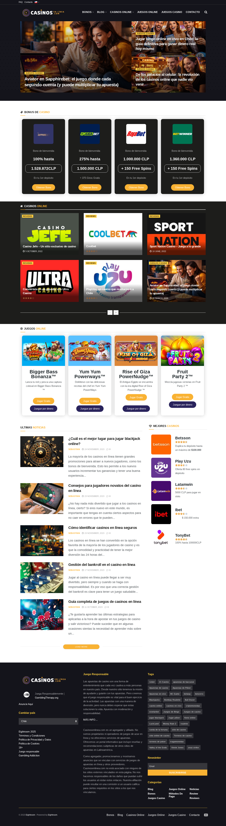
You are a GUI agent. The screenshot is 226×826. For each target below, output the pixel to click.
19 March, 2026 (146, 91)
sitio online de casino (159, 736)
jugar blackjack (156, 718)
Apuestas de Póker (182, 688)
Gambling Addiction (29, 755)
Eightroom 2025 (27, 731)
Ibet (178, 510)
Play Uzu (183, 461)
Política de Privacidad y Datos (35, 739)
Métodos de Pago (176, 795)
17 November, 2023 (94, 570)
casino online (155, 706)
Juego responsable (29, 751)
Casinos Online (121, 12)
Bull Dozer (190, 700)
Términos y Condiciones (32, 735)
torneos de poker (157, 742)
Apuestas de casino (158, 688)
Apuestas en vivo (157, 694)
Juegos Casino (171, 12)
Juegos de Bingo (171, 712)
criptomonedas (193, 706)
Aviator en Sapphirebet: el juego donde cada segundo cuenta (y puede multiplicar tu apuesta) (176, 289)
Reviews (27, 216)
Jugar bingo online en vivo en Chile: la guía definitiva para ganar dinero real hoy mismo (167, 44)
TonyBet (182, 535)
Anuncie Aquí (26, 704)
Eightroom (30, 815)
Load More (81, 647)
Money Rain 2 (169, 724)
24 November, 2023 (94, 449)
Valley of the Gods (158, 748)
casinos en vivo (173, 706)
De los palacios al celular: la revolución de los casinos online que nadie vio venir (167, 79)
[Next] (115, 312)
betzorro (199, 694)
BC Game (175, 694)
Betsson (182, 438)
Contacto (28, 2)
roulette (184, 724)
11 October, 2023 (93, 607)
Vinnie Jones (177, 748)
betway (187, 694)
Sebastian (74, 449)
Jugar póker (174, 718)
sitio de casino (179, 730)
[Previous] (110, 312)
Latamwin (184, 484)
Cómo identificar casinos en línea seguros (102, 528)
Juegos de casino (192, 712)
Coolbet (91, 246)
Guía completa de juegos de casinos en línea (104, 602)
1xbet (152, 682)
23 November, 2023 (94, 496)
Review (194, 793)
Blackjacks (154, 700)
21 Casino (164, 682)
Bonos (86, 12)
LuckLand (154, 724)
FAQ (21, 2)
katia (27, 91)
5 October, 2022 (34, 251)
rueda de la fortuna (158, 730)
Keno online (190, 718)
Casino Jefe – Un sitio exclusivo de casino (49, 246)
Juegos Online (147, 12)
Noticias (194, 789)
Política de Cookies (29, 743)
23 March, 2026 (146, 56)
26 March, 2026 (43, 91)
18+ (21, 747)
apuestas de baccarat (183, 682)
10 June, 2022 (159, 251)
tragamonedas (177, 742)
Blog (100, 12)
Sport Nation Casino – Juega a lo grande (175, 246)
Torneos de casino (183, 736)
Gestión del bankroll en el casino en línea (101, 565)
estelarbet (154, 712)
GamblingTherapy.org (46, 697)
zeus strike (193, 748)
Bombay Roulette (172, 700)
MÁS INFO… (90, 719)
